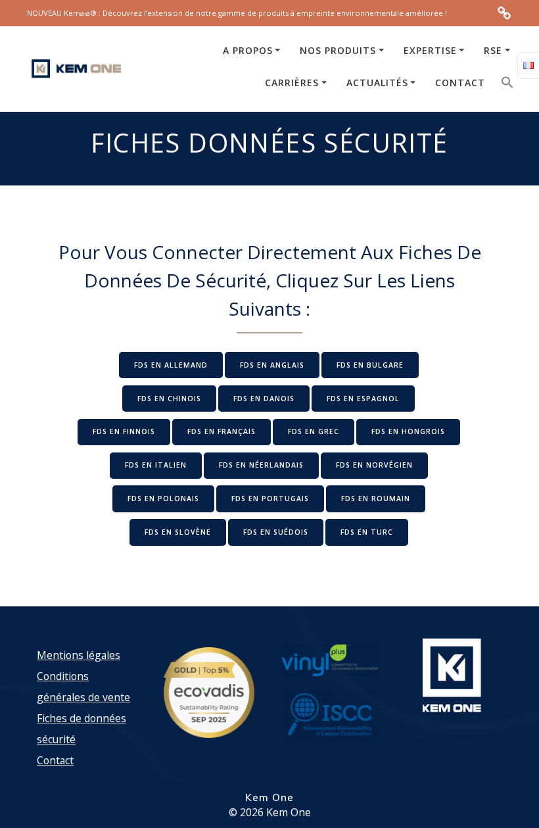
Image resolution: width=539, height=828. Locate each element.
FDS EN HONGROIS (408, 431)
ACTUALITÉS (377, 82)
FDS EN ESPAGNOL (363, 398)
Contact (55, 760)
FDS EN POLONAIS (163, 498)
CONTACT (460, 82)
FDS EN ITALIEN (156, 465)
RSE (493, 50)
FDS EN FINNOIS (124, 431)
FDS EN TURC (366, 532)
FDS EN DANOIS (263, 398)
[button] (507, 85)
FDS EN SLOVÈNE (178, 532)
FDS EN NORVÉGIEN (374, 465)
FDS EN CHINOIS (169, 398)
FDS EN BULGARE (370, 365)
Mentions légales (78, 655)
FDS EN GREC (313, 431)
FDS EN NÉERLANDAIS (261, 465)
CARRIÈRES (292, 82)
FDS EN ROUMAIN (375, 498)
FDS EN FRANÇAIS (221, 431)
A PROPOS (248, 50)
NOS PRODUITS (338, 50)
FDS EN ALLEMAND (171, 365)
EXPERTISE (430, 50)
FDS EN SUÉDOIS (275, 532)
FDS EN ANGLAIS (272, 365)
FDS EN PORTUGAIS (270, 498)
